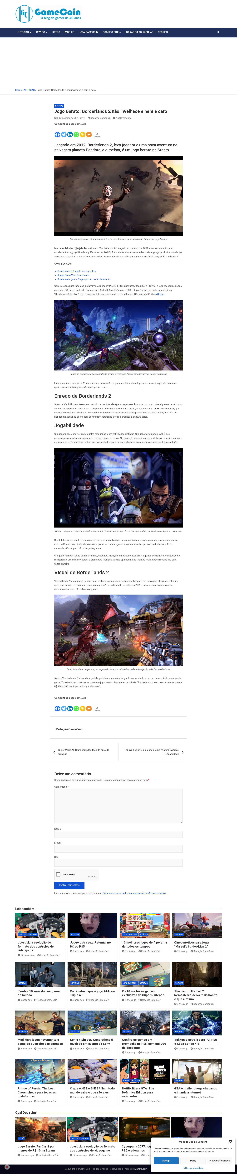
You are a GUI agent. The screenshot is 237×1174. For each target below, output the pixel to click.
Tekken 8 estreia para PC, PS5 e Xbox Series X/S (195, 1042)
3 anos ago (130, 951)
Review (40, 32)
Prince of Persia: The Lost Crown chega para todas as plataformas (37, 1092)
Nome (57, 828)
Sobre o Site (110, 32)
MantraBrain (140, 1168)
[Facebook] (57, 132)
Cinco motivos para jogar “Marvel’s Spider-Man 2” (191, 944)
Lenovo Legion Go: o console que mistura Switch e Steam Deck (152, 752)
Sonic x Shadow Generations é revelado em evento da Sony (91, 1042)
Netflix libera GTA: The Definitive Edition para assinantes (138, 1092)
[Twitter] (64, 132)
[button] (230, 1142)
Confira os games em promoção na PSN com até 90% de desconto (144, 1043)
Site (56, 857)
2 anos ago (78, 951)
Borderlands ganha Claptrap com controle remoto (84, 279)
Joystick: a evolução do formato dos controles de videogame (36, 946)
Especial (23, 934)
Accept (166, 1160)
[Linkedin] (70, 132)
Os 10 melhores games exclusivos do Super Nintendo (143, 993)
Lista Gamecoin (88, 32)
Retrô (56, 32)
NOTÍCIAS (23, 32)
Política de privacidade (193, 1168)
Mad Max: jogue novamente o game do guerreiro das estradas (40, 1042)
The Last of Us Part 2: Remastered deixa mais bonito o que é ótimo (195, 995)
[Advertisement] (118, 61)
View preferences (219, 1160)
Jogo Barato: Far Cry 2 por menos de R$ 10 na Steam (36, 1148)
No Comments (123, 118)
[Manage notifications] (7, 1166)
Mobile (69, 32)
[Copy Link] (82, 132)
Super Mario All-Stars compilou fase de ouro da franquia (83, 752)
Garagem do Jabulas (139, 32)
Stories (163, 32)
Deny (193, 1160)
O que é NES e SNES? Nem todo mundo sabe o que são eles (92, 1090)
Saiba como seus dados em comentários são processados (134, 893)
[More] (89, 132)
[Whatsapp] (76, 132)
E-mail (57, 842)
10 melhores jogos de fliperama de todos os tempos (144, 944)
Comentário (61, 786)
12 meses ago (28, 955)
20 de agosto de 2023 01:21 (71, 118)
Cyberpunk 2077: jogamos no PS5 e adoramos (142, 1148)
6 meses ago (27, 1155)
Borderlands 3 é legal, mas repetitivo (77, 271)
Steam (160, 294)
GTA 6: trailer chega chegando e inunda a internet (195, 1090)
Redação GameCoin (100, 118)
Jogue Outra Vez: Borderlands (73, 275)
